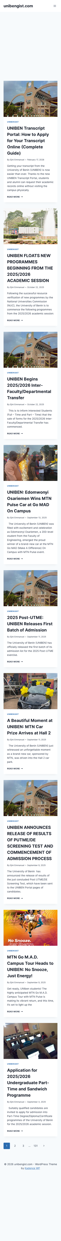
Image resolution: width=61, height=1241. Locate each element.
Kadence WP (32, 1168)
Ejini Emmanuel (17, 159)
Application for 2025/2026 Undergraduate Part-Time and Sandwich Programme (28, 1083)
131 (36, 1145)
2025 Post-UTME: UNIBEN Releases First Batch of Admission (30, 624)
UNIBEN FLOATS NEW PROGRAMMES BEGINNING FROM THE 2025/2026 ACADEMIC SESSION (30, 268)
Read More (15, 197)
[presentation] (30, 99)
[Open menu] (54, 6)
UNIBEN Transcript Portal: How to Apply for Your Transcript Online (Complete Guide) (28, 141)
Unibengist (13, 122)
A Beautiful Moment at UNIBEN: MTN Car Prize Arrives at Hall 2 (30, 726)
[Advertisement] (30, 44)
